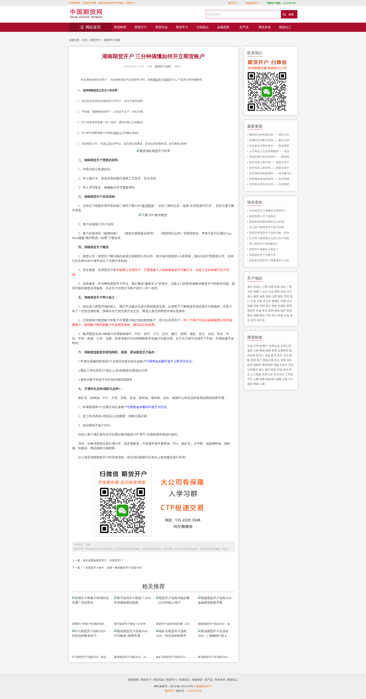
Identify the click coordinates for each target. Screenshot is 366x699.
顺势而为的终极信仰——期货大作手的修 (271, 134)
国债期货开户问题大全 (262, 254)
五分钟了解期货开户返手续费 (266, 227)
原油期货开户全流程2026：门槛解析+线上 (216, 657)
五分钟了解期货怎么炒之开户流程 (269, 238)
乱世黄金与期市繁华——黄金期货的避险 (271, 145)
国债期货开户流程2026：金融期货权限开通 (216, 623)
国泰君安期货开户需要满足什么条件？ (271, 260)
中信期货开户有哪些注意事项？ (268, 210)
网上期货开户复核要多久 (264, 243)
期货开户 (141, 27)
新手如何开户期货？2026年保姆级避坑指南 (132, 623)
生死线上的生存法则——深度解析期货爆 (271, 184)
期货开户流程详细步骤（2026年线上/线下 (174, 623)
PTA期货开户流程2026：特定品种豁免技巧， (90, 657)
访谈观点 (203, 27)
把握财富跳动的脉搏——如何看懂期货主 (271, 178)
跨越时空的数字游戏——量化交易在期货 (271, 140)
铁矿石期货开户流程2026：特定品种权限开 (174, 657)
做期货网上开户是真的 (262, 216)
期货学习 (182, 27)
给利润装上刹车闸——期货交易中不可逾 (271, 162)
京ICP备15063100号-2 (182, 686)
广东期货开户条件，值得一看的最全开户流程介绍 (112, 567)
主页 (84, 40)
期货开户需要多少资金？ (264, 249)
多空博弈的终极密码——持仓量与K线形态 (271, 173)
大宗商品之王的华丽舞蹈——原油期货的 (271, 151)
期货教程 (120, 27)
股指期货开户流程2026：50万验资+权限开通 (132, 657)
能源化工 (285, 27)
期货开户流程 (112, 40)
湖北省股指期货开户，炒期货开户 (103, 560)
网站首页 (93, 27)
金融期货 (223, 27)
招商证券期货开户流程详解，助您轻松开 (271, 232)
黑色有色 (264, 27)
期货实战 (161, 27)
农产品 (244, 27)
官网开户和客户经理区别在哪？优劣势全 (90, 623)
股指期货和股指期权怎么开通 (266, 221)
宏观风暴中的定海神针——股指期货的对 (271, 156)
